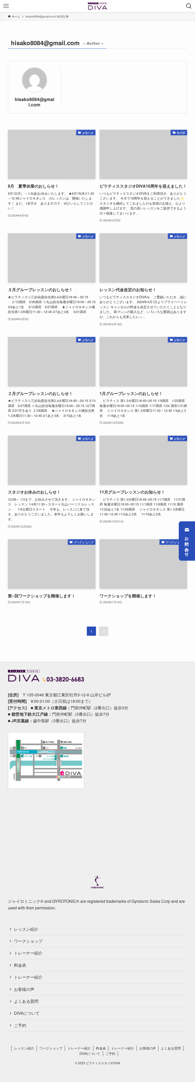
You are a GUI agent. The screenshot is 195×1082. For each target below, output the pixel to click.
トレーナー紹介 (28, 953)
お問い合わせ (187, 544)
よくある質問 (26, 1001)
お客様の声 (24, 989)
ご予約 (20, 1025)
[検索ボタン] (189, 6)
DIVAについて (27, 1013)
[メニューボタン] (6, 6)
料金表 (20, 965)
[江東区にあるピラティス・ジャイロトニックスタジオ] (97, 6)
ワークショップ (28, 941)
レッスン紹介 (26, 929)
